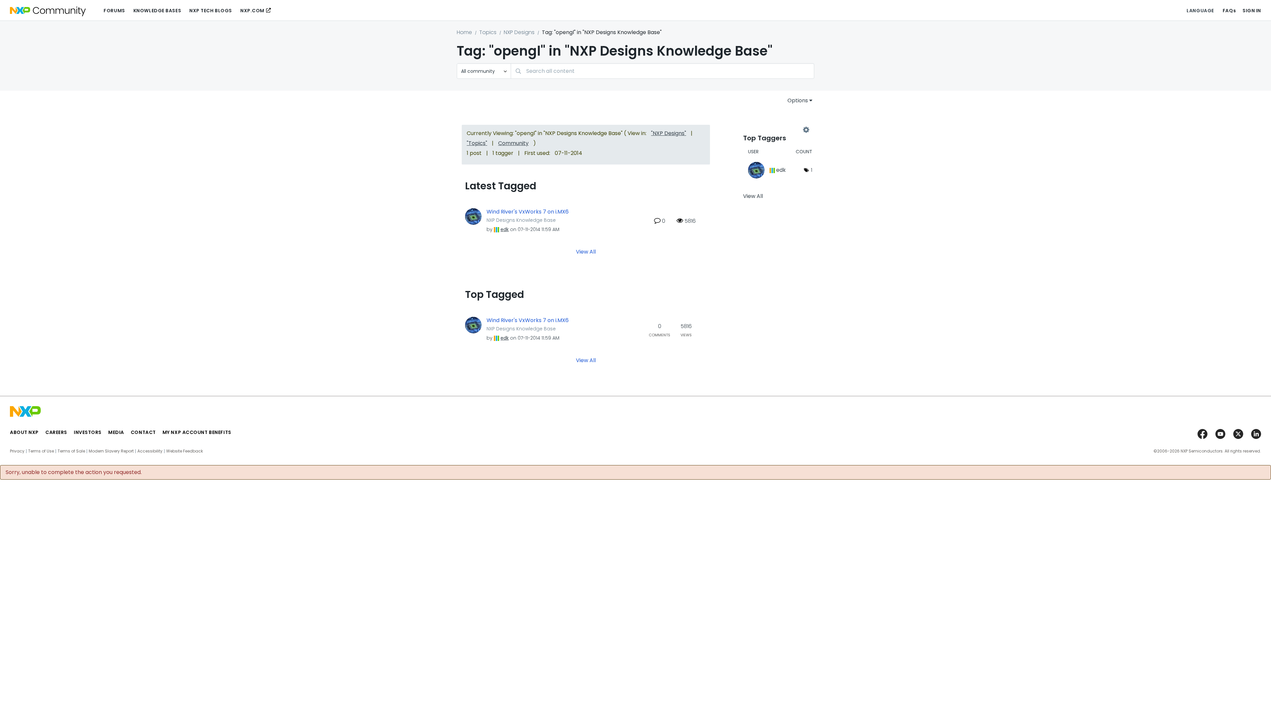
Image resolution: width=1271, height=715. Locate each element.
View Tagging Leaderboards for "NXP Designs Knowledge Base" (774, 130)
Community (513, 143)
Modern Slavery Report (111, 451)
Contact (143, 432)
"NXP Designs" (668, 133)
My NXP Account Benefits (197, 432)
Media (116, 432)
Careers (56, 432)
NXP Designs (519, 32)
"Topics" (477, 143)
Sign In (1252, 10)
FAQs (1229, 10)
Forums (114, 10)
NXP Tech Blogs (210, 10)
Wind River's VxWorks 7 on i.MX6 (528, 211)
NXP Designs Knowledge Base (521, 220)
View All (586, 251)
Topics (487, 32)
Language (1200, 10)
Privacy (17, 451)
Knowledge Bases (157, 10)
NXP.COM (252, 10)
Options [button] (797, 100)
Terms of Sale (71, 451)
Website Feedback (184, 451)
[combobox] (662, 71)
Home (464, 32)
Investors (88, 432)
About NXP (24, 432)
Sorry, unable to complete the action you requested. (74, 472)
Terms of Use (41, 451)
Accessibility (150, 451)
